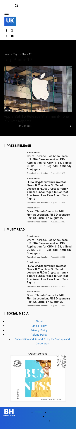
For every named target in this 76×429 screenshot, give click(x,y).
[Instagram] (12, 31)
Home (7, 54)
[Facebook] (6, 31)
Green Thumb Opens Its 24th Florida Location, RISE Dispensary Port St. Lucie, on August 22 (48, 215)
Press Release (33, 152)
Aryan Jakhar (10, 126)
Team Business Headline (38, 173)
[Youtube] (12, 36)
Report (8, 110)
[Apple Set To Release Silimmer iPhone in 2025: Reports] (38, 89)
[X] (6, 36)
